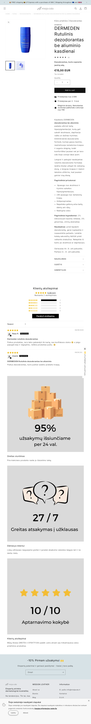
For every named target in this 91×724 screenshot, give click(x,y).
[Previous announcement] (4, 2)
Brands (35, 693)
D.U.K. (61, 697)
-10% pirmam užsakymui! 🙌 (85, 364)
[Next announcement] (86, 2)
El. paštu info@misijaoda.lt (69, 690)
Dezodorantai (25, 14)
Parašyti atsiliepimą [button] (45, 316)
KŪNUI (14, 14)
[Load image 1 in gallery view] (10, 65)
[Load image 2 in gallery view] (20, 65)
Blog (34, 697)
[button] (4, 8)
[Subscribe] (62, 672)
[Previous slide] (56, 114)
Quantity (57, 78)
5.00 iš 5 (51, 293)
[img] (12, 330)
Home (8, 14)
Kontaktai (63, 693)
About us (36, 690)
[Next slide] (83, 114)
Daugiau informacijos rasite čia (46, 708)
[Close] (89, 701)
